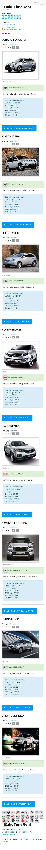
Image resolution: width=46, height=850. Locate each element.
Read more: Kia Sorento (16, 514)
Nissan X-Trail (12, 136)
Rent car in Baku (29, 839)
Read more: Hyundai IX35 (16, 707)
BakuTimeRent (17, 7)
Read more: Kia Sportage (16, 418)
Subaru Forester (14, 39)
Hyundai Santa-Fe (14, 522)
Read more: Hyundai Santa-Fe (18, 611)
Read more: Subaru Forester (18, 128)
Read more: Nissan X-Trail (17, 225)
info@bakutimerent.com (12, 29)
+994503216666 (11, 18)
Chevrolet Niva (13, 715)
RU (17, 47)
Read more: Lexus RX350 (15, 321)
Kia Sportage (11, 329)
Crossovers (13, 44)
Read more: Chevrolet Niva (17, 804)
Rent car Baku (19, 829)
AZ (13, 47)
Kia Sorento (10, 426)
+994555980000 (11, 15)
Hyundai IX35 (10, 619)
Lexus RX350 (10, 233)
